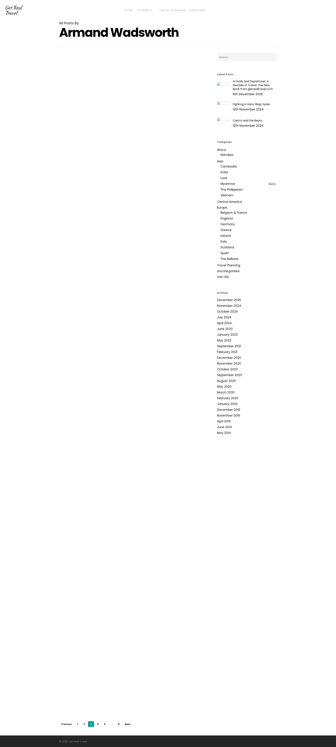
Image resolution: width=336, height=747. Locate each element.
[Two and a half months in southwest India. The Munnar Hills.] (83, 632)
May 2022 (224, 340)
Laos (223, 178)
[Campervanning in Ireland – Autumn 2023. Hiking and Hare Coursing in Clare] (83, 96)
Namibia (226, 155)
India (128, 275)
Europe (122, 79)
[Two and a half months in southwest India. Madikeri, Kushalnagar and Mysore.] (83, 495)
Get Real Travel (13, 10)
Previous (66, 724)
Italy (223, 241)
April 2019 (224, 421)
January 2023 (227, 335)
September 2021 (229, 346)
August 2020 (226, 381)
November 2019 (228, 415)
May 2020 (224, 387)
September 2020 (229, 375)
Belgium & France (233, 213)
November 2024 (229, 306)
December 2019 (228, 410)
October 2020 (227, 369)
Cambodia (228, 166)
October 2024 (227, 311)
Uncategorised (228, 271)
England (226, 218)
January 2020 (227, 404)
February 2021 (227, 352)
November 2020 (229, 363)
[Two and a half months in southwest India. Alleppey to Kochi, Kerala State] (83, 697)
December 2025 (229, 300)
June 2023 (225, 329)
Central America (229, 202)
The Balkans (229, 259)
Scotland (227, 247)
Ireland (133, 79)
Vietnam (226, 195)
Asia (120, 275)
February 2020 (227, 398)
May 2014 (224, 433)
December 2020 (229, 358)
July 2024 (224, 317)
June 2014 (224, 427)
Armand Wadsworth (139, 110)
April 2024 (224, 323)
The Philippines (231, 189)
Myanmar (247, 184)
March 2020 (226, 392)
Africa (221, 150)
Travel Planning (228, 265)
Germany (227, 224)
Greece (226, 230)
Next (127, 724)
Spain (224, 253)
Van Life (223, 277)
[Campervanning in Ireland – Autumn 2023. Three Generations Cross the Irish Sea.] (83, 227)
